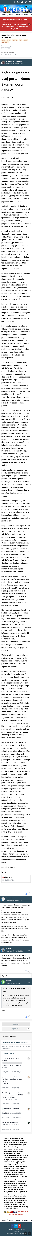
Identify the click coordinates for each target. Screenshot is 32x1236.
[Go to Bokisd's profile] (3, 950)
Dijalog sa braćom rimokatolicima (18, 54)
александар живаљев (8, 52)
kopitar (8, 981)
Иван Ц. (6, 1083)
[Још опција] (29, 63)
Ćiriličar (9, 898)
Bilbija (6, 1125)
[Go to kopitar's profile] (3, 982)
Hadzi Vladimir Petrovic (11, 1065)
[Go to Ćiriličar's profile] (3, 899)
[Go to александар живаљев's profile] (3, 62)
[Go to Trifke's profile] (29, 1093)
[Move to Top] (29, 1233)
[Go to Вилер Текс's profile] (29, 1077)
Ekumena (8, 877)
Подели (16, 1024)
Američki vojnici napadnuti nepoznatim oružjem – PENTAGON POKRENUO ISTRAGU (13, 1095)
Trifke (6, 1099)
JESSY (6, 1113)
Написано (14, 63)
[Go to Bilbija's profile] (29, 1123)
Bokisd (8, 948)
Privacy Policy (10, 1229)
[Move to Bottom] (25, 1233)
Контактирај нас (20, 1229)
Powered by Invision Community (16, 1233)
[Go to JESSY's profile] (29, 1109)
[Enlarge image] (3, 877)
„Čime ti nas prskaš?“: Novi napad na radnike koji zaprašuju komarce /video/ (13, 1079)
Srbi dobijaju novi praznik (10, 1123)
